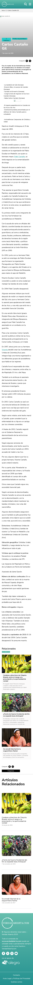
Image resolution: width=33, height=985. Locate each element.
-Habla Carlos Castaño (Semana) (14, 98)
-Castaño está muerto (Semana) (14, 92)
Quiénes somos (16, 982)
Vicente (5, 350)
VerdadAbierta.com (9, 949)
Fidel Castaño (19, 156)
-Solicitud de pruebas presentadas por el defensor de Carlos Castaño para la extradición (17, 112)
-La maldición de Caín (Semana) (14, 85)
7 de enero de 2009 (7, 53)
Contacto (16, 975)
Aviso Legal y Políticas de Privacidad (16, 978)
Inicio (3, 10)
